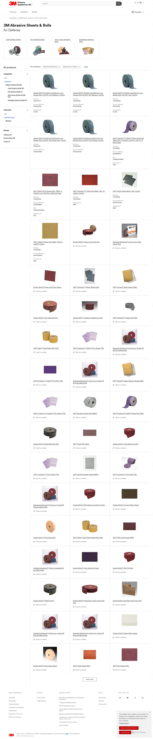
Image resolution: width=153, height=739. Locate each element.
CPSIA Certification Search (67, 706)
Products (13, 12)
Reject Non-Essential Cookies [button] (129, 728)
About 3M (12, 697)
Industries (24, 12)
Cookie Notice (124, 723)
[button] (139, 732)
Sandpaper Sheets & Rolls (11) (17, 100)
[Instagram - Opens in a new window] (142, 697)
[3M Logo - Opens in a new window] (21, 4)
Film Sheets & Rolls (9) (15, 92)
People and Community (16, 714)
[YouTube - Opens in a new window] (127, 697)
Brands (34, 12)
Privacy (23, 733)
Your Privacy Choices (59, 733)
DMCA (37, 733)
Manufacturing (50, 66)
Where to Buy (102, 704)
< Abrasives (7, 82)
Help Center (102, 697)
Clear (86, 67)
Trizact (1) (7, 141)
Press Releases (41, 701)
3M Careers (12, 701)
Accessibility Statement (46, 733)
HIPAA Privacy (30, 733)
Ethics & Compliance (15, 717)
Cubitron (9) (8, 135)
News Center (41, 697)
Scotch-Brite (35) (9, 138)
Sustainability (13, 710)
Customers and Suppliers (16, 707)
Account (138, 12)
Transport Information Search (67, 702)
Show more (89, 679)
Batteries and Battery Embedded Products (71, 714)
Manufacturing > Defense (70, 66)
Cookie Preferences (74, 733)
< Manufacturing (9, 117)
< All (5, 78)
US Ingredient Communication (68, 722)
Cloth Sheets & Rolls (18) (16, 88)
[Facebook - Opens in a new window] (135, 697)
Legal (17, 733)
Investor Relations (14, 704)
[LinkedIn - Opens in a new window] (120, 697)
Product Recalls (63, 725)
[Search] (119, 4)
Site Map (101, 701)
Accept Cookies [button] (125, 732)
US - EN (136, 2)
